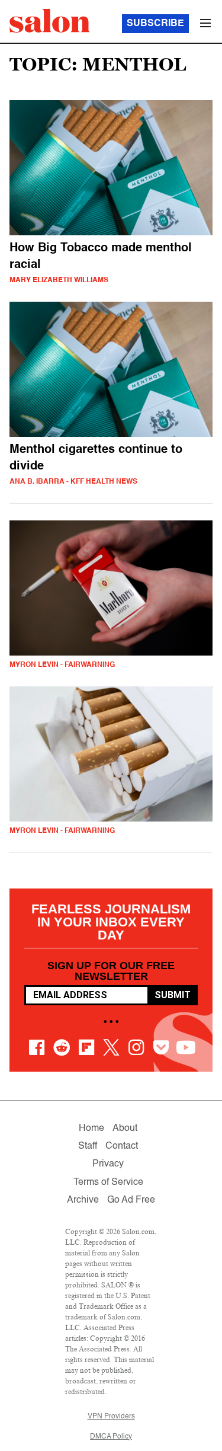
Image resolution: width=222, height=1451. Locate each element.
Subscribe (155, 23)
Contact (121, 1146)
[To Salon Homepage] (49, 21)
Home (91, 1128)
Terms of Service (108, 1182)
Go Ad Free (131, 1200)
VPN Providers (111, 1416)
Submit (173, 995)
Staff (87, 1146)
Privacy (108, 1164)
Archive (83, 1200)
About (124, 1128)
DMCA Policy (111, 1436)
